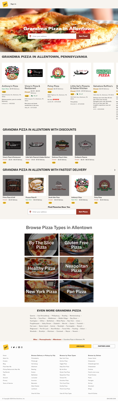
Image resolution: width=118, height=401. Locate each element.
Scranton (34, 380)
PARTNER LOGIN (104, 346)
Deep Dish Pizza (64, 366)
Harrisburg (34, 364)
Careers (5, 361)
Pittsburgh (34, 361)
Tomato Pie (63, 378)
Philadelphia (35, 358)
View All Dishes (92, 393)
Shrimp (90, 383)
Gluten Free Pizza (65, 372)
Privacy (5, 380)
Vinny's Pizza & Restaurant (12, 157)
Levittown (34, 389)
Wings (90, 389)
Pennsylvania (45, 339)
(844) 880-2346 (111, 398)
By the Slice (63, 369)
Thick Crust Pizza (65, 389)
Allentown (57, 339)
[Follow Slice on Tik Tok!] (16, 347)
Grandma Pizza (64, 380)
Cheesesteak (92, 366)
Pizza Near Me (7, 366)
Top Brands (6, 372)
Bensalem (34, 383)
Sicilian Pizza (64, 361)
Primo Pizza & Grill (9, 197)
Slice (35, 339)
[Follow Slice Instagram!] (22, 347)
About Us (5, 358)
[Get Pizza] (83, 212)
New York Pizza (64, 358)
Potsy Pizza (98, 197)
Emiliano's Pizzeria (81, 157)
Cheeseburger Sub (93, 364)
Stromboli (91, 386)
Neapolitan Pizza (65, 375)
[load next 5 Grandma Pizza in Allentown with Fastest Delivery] (114, 170)
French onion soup (93, 372)
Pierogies (90, 380)
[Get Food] (83, 36)
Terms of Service (8, 383)
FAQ (4, 375)
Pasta (90, 378)
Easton (33, 372)
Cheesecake (91, 361)
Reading (33, 369)
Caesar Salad (92, 358)
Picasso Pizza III (31, 197)
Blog (4, 364)
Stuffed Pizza (63, 386)
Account (5, 378)
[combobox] (54, 36)
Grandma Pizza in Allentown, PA (74, 339)
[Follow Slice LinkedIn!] (19, 347)
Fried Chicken (92, 375)
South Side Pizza (54, 197)
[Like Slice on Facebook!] (11, 347)
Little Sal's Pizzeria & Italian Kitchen (38, 157)
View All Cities (35, 393)
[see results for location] (30, 36)
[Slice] (5, 4)
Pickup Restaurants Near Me (11, 369)
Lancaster (34, 378)
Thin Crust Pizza (64, 383)
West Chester (35, 386)
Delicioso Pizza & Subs (59, 157)
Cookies (90, 369)
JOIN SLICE (80, 346)
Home (4, 355)
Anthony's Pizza (76, 197)
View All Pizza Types (66, 393)
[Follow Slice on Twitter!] (14, 347)
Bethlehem (34, 375)
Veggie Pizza (63, 364)
